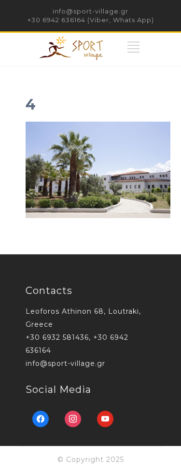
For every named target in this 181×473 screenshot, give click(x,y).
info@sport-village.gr (90, 11)
